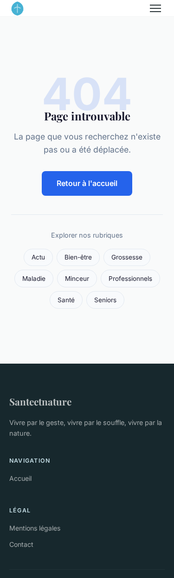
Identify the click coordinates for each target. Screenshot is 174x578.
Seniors (105, 300)
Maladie (33, 278)
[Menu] (155, 8)
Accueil (20, 478)
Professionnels (130, 278)
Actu (38, 257)
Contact (21, 544)
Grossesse (126, 257)
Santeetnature (40, 401)
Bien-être (78, 257)
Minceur (77, 278)
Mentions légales (34, 528)
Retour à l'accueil (87, 183)
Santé (66, 300)
